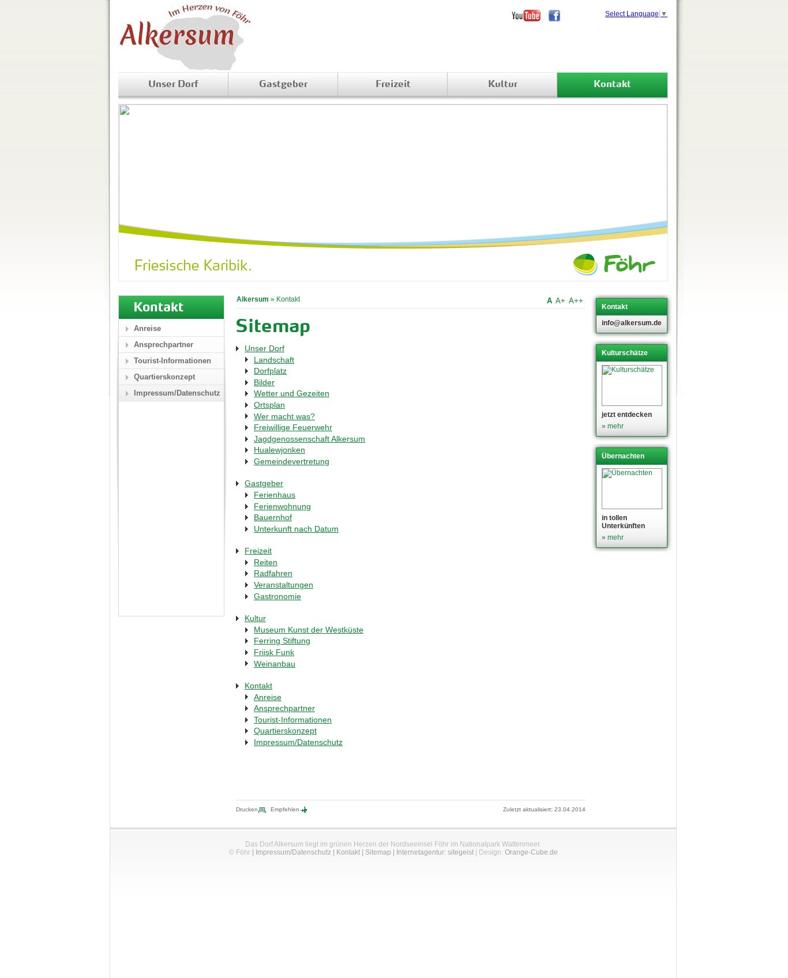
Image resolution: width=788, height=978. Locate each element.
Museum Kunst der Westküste (308, 629)
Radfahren (273, 573)
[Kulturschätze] (633, 385)
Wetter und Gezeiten (291, 393)
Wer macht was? (284, 416)
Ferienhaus (274, 494)
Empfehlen (285, 809)
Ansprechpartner (284, 708)
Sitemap (378, 852)
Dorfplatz (270, 370)
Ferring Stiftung (282, 640)
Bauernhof (273, 517)
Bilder (264, 382)
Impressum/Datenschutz (298, 742)
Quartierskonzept (285, 730)
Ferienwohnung (282, 506)
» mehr (613, 426)
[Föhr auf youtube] (530, 15)
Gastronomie (277, 596)
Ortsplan (269, 404)
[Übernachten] (633, 488)
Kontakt (612, 84)
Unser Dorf (173, 84)
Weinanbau (274, 663)
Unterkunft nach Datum (296, 528)
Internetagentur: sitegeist (435, 852)
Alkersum (253, 299)
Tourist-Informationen (293, 719)
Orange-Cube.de (531, 852)
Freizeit (393, 84)
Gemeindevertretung (291, 461)
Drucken (247, 809)
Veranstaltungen (283, 584)
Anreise (268, 697)
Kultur (502, 84)
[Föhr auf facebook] (558, 15)
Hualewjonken (279, 449)
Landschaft (274, 359)
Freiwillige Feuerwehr (293, 427)
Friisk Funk (274, 652)
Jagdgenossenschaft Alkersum (309, 438)
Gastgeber (283, 84)
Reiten (265, 562)
